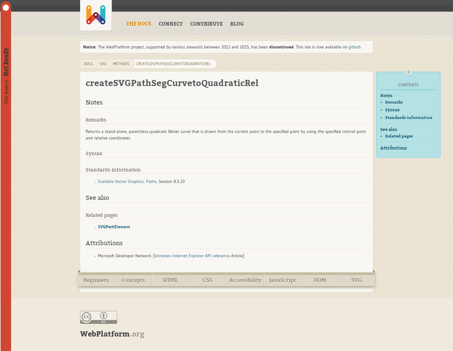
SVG (356, 280)
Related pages (399, 136)
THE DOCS (138, 24)
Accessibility (245, 280)
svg (103, 63)
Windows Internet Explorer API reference (192, 255)
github (355, 47)
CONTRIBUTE (206, 24)
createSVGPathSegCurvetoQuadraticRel (173, 63)
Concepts (133, 280)
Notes (386, 95)
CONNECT (171, 24)
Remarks (394, 102)
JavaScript (282, 280)
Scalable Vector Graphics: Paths (127, 181)
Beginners (96, 280)
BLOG (237, 24)
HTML (170, 280)
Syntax (392, 110)
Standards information (408, 117)
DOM (320, 280)
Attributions (393, 148)
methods (121, 63)
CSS (207, 280)
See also (388, 129)
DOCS (88, 63)
